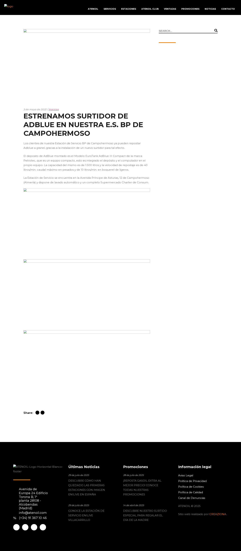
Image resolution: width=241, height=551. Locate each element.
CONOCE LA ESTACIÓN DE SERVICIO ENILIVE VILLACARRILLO (86, 515)
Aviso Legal (185, 475)
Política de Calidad (190, 492)
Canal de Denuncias (191, 498)
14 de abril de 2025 (133, 505)
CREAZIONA (217, 514)
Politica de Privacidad (192, 481)
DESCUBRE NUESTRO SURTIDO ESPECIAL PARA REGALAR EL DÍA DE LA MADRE (145, 515)
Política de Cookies (191, 486)
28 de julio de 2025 (133, 475)
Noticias (54, 109)
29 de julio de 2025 (78, 475)
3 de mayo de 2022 (35, 109)
